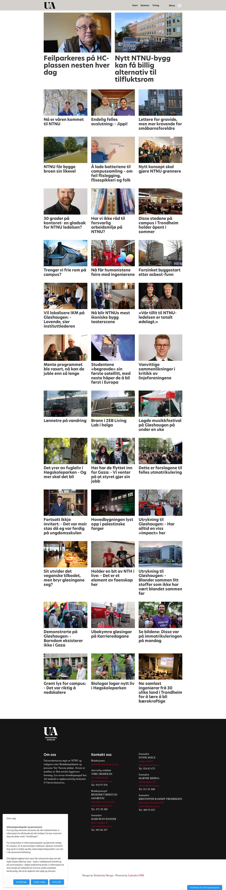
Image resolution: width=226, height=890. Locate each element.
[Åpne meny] (179, 5)
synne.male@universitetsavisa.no (149, 763)
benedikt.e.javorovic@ (103, 802)
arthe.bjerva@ (148, 782)
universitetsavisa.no (101, 781)
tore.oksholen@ (99, 777)
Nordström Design (103, 875)
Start (135, 5)
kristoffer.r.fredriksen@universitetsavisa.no (151, 804)
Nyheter (145, 5)
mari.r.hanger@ (99, 822)
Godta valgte (39, 882)
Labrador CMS (136, 875)
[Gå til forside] (49, 5)
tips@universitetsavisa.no (104, 764)
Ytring (155, 5)
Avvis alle (56, 882)
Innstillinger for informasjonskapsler (204, 887)
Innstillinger (21, 882)
